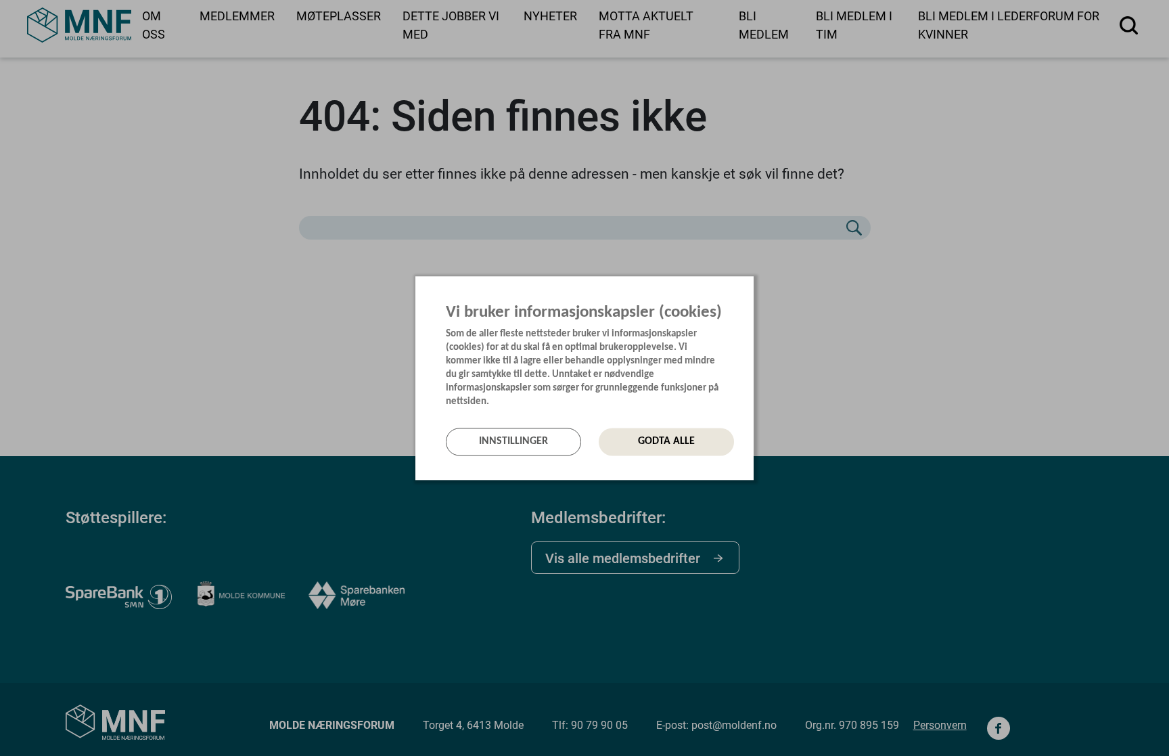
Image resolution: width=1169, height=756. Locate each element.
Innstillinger (513, 442)
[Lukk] (750, 289)
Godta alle (666, 442)
